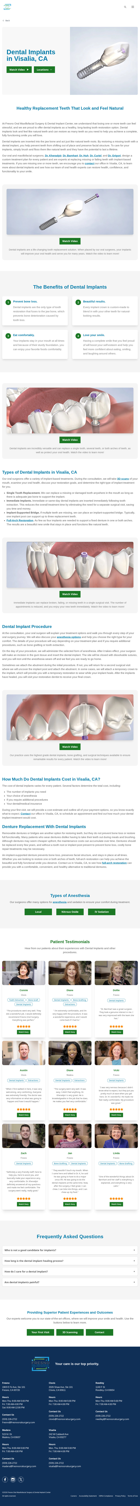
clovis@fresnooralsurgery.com (64, 1419)
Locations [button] (43, 69)
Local (38, 911)
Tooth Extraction (16, 1000)
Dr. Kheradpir (53, 155)
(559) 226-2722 (9, 1419)
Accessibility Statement (88, 1496)
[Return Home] (7, 7)
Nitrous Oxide (70, 911)
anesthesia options (69, 637)
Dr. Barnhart (70, 155)
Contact (25, 813)
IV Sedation (102, 911)
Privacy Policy (120, 1496)
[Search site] (125, 7)
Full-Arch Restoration (20, 520)
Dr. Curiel (95, 155)
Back (7, 20)
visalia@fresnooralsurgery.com (65, 1466)
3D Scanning (70, 1332)
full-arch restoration (114, 862)
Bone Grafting (79, 1000)
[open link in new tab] (5, 1479)
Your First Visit (40, 1332)
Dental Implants (23, 1004)
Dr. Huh (84, 155)
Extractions (70, 1004)
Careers (74, 1496)
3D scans (123, 478)
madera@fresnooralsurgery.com (19, 1466)
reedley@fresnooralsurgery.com (112, 1419)
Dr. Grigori (114, 155)
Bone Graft (33, 1000)
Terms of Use (133, 1496)
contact (89, 163)
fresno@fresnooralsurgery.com (18, 1422)
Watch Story (24, 1032)
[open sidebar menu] (133, 7)
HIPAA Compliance (106, 1496)
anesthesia (60, 902)
